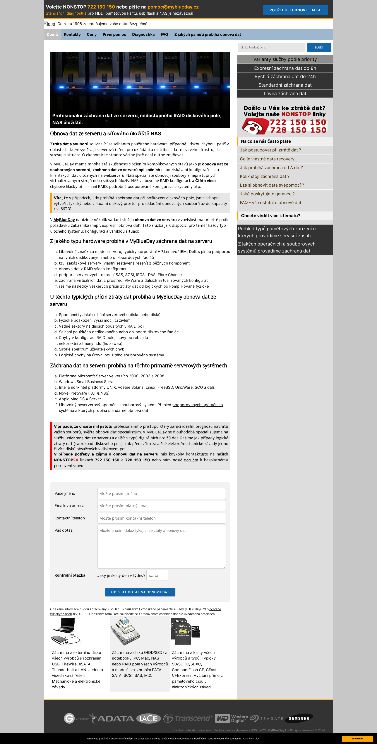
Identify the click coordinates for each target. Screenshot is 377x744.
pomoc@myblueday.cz (173, 7)
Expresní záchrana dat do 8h (285, 68)
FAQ (164, 34)
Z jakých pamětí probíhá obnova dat (207, 34)
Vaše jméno (65, 493)
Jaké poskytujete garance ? (267, 193)
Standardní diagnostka (66, 13)
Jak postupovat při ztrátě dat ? (270, 150)
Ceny (92, 34)
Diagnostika (143, 34)
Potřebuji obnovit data (299, 10)
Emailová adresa (69, 505)
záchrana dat (127, 198)
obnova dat (137, 410)
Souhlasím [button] (357, 738)
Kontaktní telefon (70, 518)
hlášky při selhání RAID (86, 186)
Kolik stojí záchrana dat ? (265, 176)
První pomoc (114, 34)
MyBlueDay (63, 164)
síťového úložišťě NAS (134, 134)
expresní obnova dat (120, 225)
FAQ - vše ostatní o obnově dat (270, 202)
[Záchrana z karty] (185, 645)
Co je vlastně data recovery (267, 159)
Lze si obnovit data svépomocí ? (272, 185)
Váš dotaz (64, 530)
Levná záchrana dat (285, 93)
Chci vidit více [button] (251, 738)
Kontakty (72, 34)
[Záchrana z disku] (125, 645)
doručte (191, 460)
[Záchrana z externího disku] (65, 645)
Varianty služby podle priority (285, 59)
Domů (52, 34)
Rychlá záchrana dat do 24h (285, 76)
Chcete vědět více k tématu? (270, 215)
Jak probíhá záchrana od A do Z (271, 167)
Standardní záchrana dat (285, 85)
